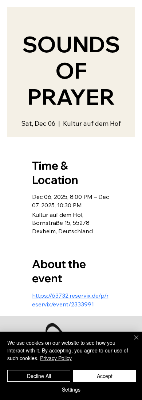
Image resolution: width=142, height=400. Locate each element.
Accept (105, 376)
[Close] (132, 342)
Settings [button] (71, 389)
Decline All (39, 376)
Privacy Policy (56, 358)
